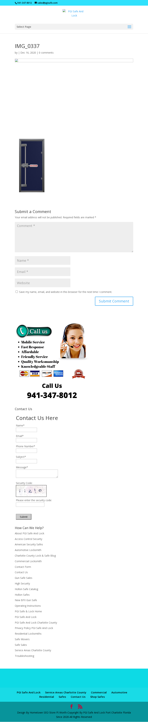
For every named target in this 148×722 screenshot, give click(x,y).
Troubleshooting (24, 656)
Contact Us (21, 572)
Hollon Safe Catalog (26, 589)
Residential (46, 696)
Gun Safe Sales (23, 578)
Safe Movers (22, 639)
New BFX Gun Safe (26, 600)
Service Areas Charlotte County (33, 650)
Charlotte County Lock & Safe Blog (35, 555)
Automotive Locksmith (28, 550)
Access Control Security (28, 539)
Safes (62, 696)
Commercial (99, 692)
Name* (20, 425)
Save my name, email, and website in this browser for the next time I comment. (65, 292)
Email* (20, 436)
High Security (22, 583)
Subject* (21, 456)
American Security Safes (29, 544)
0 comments (46, 52)
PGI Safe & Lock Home (28, 611)
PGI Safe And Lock (25, 617)
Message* (22, 467)
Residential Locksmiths (28, 633)
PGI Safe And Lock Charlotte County (36, 622)
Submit (23, 516)
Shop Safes (97, 696)
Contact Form (23, 567)
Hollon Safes (22, 594)
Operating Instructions (28, 605)
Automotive (119, 692)
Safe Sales (21, 645)
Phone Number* (25, 446)
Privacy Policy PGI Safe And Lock (34, 628)
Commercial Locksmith (28, 561)
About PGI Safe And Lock (29, 533)
